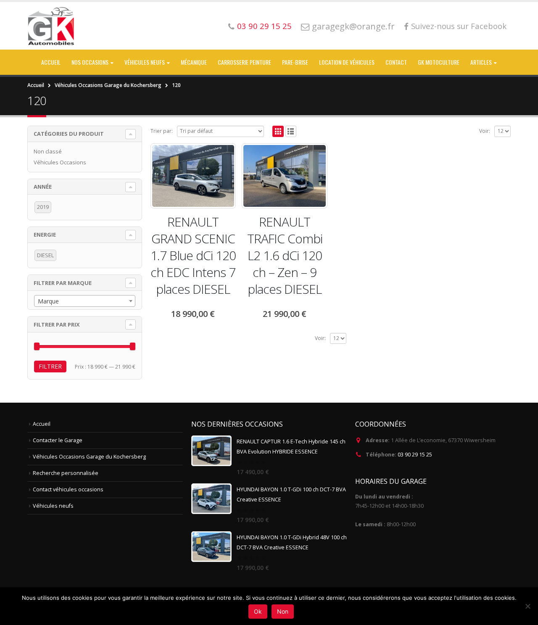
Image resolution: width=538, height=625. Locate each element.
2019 (43, 207)
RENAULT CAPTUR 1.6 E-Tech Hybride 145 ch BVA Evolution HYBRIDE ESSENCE (291, 446)
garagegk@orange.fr (353, 26)
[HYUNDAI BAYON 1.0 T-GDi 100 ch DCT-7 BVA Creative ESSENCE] (211, 498)
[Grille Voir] (278, 131)
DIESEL (45, 255)
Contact (396, 62)
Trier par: (161, 130)
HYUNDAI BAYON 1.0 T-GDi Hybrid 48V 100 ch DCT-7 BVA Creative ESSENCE (292, 542)
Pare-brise (295, 62)
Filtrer (50, 366)
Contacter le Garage (57, 440)
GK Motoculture (438, 62)
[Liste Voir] (291, 131)
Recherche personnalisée (65, 473)
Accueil (51, 62)
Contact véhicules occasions (68, 489)
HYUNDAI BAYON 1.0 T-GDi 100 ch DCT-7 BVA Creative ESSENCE (291, 494)
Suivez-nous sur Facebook (458, 26)
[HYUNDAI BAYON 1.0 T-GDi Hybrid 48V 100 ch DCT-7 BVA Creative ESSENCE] (211, 546)
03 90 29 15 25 (264, 26)
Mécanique (194, 62)
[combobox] (84, 301)
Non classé (48, 151)
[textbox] (84, 301)
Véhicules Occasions (60, 162)
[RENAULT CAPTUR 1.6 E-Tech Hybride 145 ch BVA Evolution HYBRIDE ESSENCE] (211, 451)
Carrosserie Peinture (244, 62)
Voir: (484, 130)
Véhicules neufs (144, 62)
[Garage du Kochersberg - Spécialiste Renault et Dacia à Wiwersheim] (51, 26)
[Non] (527, 606)
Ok (258, 611)
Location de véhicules (346, 62)
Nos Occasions (89, 62)
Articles (481, 62)
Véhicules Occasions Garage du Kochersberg (89, 456)
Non (282, 611)
